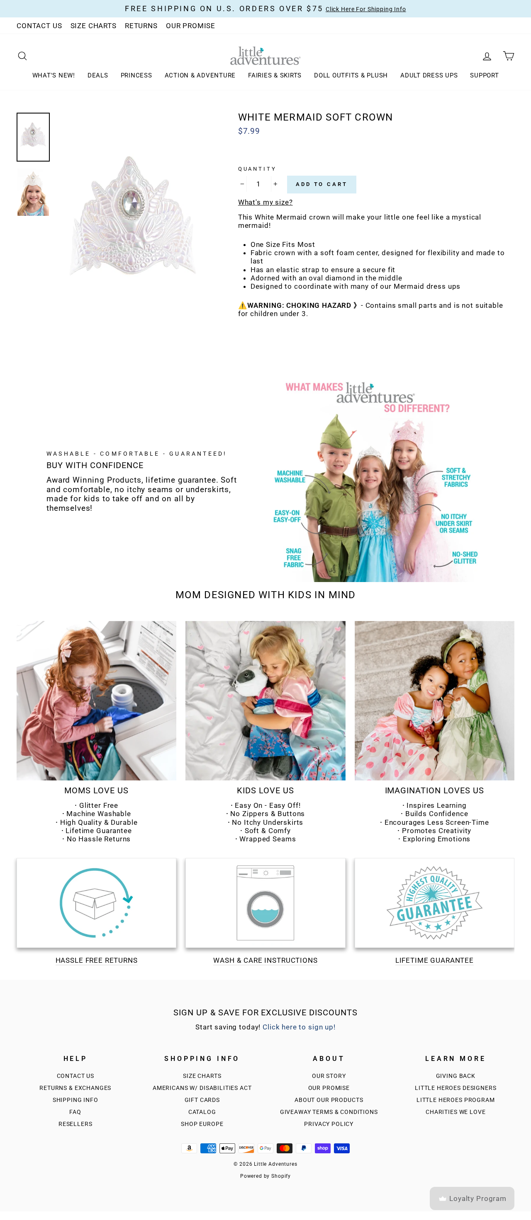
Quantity (257, 169)
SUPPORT (484, 75)
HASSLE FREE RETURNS (97, 960)
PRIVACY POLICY (328, 1124)
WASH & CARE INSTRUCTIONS (265, 960)
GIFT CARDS (202, 1100)
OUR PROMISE (190, 26)
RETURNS (141, 26)
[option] (133, 228)
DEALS (98, 75)
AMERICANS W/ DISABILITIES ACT (202, 1088)
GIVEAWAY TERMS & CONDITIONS (329, 1112)
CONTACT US (39, 26)
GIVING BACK (455, 1076)
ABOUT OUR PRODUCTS (329, 1100)
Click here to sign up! (299, 1027)
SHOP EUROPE (202, 1124)
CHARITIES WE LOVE (455, 1112)
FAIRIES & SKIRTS (275, 75)
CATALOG (202, 1112)
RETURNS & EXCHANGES (75, 1088)
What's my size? (265, 202)
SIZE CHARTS (94, 26)
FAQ (75, 1112)
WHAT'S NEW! (53, 75)
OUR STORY (329, 1076)
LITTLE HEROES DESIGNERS (456, 1088)
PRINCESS (136, 75)
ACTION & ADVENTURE (200, 75)
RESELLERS (75, 1124)
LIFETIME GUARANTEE (434, 960)
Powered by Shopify (265, 1176)
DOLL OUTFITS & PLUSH (351, 75)
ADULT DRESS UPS (429, 75)
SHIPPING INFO (75, 1100)
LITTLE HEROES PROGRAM (456, 1100)
